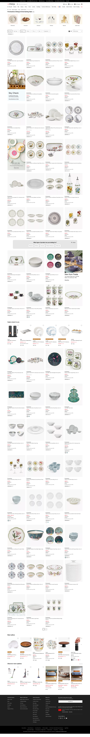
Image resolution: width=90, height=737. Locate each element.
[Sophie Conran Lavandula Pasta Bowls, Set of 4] (35, 218)
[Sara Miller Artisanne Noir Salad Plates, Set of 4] (73, 114)
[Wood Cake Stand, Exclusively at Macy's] (64, 644)
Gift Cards (21, 703)
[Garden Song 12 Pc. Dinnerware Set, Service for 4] (51, 331)
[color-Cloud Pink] (77, 659)
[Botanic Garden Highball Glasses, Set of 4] (73, 47)
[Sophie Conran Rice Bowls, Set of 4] (73, 466)
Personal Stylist (35, 710)
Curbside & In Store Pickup (37, 699)
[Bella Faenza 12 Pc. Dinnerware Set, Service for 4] (64, 331)
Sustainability (47, 714)
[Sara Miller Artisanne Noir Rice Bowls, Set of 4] (16, 430)
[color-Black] (71, 659)
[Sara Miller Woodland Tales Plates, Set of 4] (54, 536)
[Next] (43, 47)
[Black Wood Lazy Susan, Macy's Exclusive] (26, 644)
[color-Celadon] (48, 522)
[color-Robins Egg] (8, 520)
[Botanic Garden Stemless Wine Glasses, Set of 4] (73, 218)
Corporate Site (48, 703)
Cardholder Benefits (23, 701)
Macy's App (34, 703)
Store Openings (35, 716)
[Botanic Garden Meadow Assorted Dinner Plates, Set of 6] (35, 466)
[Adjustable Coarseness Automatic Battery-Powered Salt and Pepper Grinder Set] (13, 331)
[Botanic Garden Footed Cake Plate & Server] (73, 80)
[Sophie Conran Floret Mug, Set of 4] (54, 466)
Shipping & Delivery (10, 708)
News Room (47, 710)
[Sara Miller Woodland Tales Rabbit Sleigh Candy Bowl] (35, 536)
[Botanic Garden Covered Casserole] (54, 571)
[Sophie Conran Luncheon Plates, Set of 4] (54, 500)
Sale (10, 9)
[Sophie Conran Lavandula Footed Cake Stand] (73, 500)
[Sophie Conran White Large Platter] (35, 605)
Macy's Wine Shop (35, 708)
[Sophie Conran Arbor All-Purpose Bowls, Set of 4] (16, 500)
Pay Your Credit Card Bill (24, 708)
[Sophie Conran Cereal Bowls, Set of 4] (54, 430)
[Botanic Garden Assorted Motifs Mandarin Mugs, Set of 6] (54, 605)
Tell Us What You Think (36, 720)
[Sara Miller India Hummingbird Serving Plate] (54, 359)
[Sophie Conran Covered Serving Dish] (54, 80)
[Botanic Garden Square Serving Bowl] (16, 261)
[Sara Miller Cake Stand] (73, 394)
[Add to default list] (18, 325)
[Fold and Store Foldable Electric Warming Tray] (26, 331)
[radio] (27, 317)
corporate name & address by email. (61, 731)
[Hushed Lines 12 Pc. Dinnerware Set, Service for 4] (38, 331)
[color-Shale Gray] (73, 659)
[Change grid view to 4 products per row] (69, 31)
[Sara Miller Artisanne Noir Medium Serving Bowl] (54, 218)
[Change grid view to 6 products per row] (71, 31)
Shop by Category (14, 9)
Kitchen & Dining (23, 9)
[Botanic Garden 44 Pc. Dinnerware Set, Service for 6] (35, 114)
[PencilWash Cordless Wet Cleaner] (38, 673)
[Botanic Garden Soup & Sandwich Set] (35, 47)
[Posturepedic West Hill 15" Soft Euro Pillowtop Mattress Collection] (76, 673)
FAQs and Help (10, 699)
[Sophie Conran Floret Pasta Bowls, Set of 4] (54, 394)
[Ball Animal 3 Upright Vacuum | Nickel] (26, 673)
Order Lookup (10, 703)
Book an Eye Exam (36, 718)
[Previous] (8, 47)
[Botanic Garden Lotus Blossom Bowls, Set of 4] (35, 571)
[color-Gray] (27, 317)
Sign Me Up (70, 701)
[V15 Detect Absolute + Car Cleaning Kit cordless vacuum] (13, 673)
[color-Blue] (29, 317)
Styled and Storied (48, 716)
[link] (16, 62)
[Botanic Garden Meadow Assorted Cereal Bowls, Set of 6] (73, 150)
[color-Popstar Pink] (78, 659)
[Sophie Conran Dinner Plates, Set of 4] (35, 500)
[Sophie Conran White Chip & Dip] (35, 430)
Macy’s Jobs (47, 708)
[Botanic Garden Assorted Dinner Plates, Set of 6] (54, 47)
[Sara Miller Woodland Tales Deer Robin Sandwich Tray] (16, 394)
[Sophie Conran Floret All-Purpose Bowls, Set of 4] (73, 536)
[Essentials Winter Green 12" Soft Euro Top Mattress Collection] (64, 673)
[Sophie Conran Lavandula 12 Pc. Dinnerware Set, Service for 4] (16, 184)
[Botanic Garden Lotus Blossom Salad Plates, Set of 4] (35, 150)
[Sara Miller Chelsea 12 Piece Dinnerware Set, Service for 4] (16, 359)
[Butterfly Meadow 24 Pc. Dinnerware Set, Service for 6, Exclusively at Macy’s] (51, 644)
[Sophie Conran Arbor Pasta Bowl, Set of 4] (35, 394)
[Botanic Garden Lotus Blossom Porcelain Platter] (16, 536)
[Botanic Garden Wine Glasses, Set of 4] (16, 466)
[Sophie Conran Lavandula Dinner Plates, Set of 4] (16, 218)
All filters (74, 242)
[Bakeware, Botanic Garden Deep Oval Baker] (73, 295)
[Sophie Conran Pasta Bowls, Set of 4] (35, 261)
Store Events (35, 714)
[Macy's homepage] (8, 9)
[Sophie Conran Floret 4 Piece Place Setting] (35, 295)
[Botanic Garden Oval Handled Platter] (16, 114)
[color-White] (46, 522)
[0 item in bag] (81, 4)
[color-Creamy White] (68, 557)
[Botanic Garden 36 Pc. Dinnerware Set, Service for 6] (35, 359)
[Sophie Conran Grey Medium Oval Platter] (35, 184)
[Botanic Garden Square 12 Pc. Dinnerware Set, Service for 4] (16, 605)
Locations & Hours (35, 701)
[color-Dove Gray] (10, 520)
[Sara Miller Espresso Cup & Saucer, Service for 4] (16, 295)
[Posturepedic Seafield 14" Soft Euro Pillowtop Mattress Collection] (51, 673)
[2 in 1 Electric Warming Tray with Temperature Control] (76, 331)
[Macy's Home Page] (11, 4)
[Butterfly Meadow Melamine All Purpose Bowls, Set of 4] (38, 644)
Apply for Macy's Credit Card (24, 699)
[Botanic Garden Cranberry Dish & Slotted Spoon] (54, 150)
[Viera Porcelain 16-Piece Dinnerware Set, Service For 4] (13, 644)
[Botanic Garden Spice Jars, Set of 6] (54, 295)
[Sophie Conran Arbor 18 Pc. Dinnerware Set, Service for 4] (73, 430)
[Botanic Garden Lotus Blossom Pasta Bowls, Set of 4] (54, 184)
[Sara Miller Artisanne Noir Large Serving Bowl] (16, 47)
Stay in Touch (35, 712)
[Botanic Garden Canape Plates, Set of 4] (73, 359)
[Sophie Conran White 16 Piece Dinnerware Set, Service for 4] (54, 114)
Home (19, 9)
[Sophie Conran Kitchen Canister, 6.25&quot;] (73, 571)
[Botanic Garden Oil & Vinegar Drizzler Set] (73, 184)
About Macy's (48, 699)
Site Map (47, 712)
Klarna (8, 701)
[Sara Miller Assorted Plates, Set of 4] (54, 261)
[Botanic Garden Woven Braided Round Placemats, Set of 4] (16, 571)
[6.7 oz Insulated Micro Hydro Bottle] (76, 644)
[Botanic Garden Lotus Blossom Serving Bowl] (35, 80)
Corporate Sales (48, 701)
